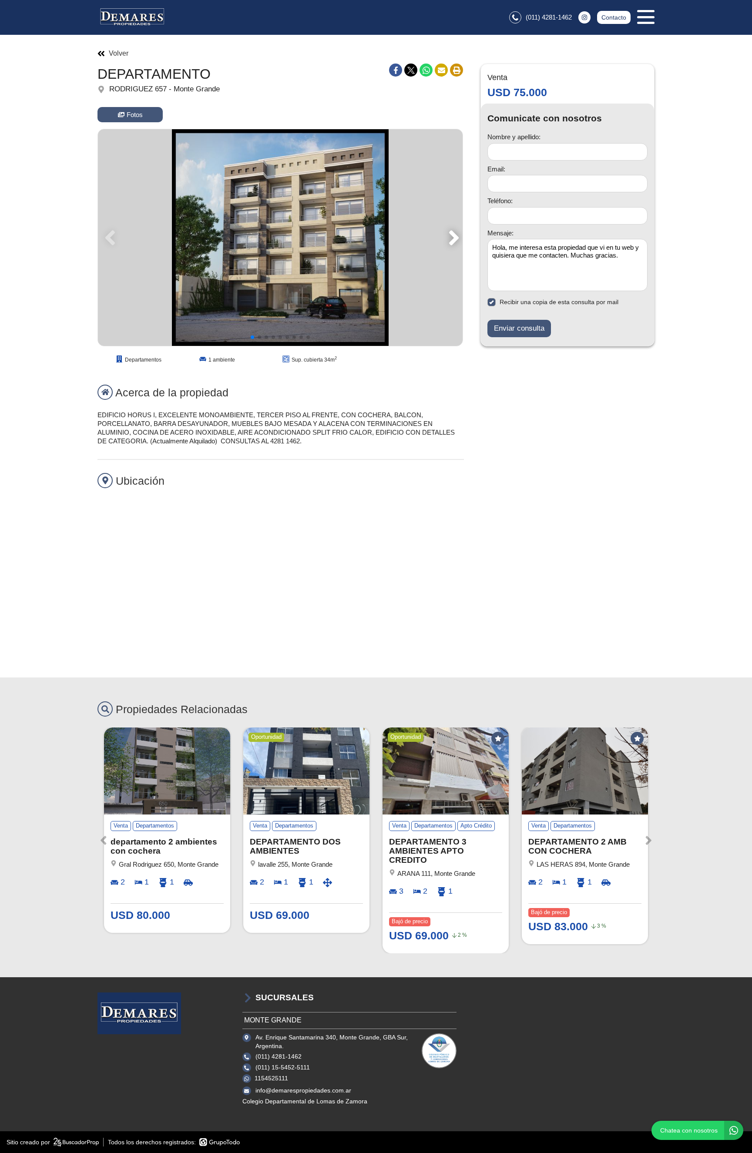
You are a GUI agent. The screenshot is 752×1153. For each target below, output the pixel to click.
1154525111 (271, 1078)
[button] (452, 237)
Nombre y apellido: (513, 137)
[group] (280, 237)
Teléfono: (500, 200)
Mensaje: (500, 233)
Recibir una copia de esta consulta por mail (559, 301)
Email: (496, 169)
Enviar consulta (519, 328)
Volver (118, 53)
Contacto (613, 17)
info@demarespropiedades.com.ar (303, 1090)
